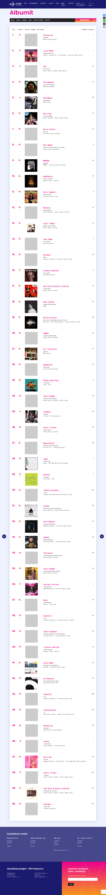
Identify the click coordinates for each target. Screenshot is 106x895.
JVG (44, 66)
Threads (9, 846)
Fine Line (45, 132)
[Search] (90, 3)
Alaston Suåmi (47, 194)
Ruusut (46, 474)
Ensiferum (48, 35)
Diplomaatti (46, 100)
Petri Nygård (49, 192)
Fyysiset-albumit (38, 20)
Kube (45, 600)
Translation (46, 383)
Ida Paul (47, 286)
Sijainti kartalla (12, 876)
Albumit (24, 20)
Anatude (46, 775)
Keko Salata (48, 302)
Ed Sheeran (48, 678)
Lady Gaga (47, 239)
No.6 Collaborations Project (51, 681)
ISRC (57, 3)
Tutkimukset (33, 3)
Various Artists (51, 584)
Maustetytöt (48, 443)
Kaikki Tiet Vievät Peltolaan (50, 445)
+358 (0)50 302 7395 (40, 873)
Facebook (9, 842)
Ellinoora (48, 553)
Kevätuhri (46, 477)
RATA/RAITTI (46, 69)
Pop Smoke (47, 145)
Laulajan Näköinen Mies (49, 304)
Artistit (47, 20)
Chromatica (46, 241)
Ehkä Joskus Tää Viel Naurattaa (52, 508)
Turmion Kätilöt (51, 270)
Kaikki (12, 20)
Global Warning (48, 650)
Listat (51, 3)
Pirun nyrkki (46, 273)
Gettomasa (47, 98)
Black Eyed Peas (51, 380)
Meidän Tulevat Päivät (49, 226)
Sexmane (47, 412)
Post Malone (49, 521)
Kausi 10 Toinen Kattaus (50, 398)
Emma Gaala (63, 4)
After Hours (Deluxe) (49, 85)
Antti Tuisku (49, 427)
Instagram (9, 840)
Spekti (46, 537)
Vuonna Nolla (47, 289)
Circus (45, 493)
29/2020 (84, 20)
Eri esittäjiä (50, 349)
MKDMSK (46, 161)
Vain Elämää (49, 396)
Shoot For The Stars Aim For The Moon (54, 147)
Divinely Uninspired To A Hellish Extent (54, 634)
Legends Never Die (48, 53)
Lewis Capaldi (50, 631)
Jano (45, 618)
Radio (30, 20)
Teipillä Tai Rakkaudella (49, 336)
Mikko (44, 257)
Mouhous (46, 208)
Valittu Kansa (47, 430)
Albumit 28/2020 (4, 536)
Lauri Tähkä (49, 223)
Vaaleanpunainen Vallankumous (53, 555)
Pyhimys (47, 255)
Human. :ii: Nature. (48, 179)
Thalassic (45, 37)
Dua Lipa (47, 113)
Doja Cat (47, 757)
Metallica (48, 726)
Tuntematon (47, 744)
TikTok (55, 842)
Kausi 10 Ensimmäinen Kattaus (51, 571)
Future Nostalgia (47, 116)
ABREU (46, 333)
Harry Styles (49, 129)
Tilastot (43, 3)
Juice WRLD (48, 51)
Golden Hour (47, 461)
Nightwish (48, 176)
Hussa (46, 741)
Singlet (18, 20)
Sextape (45, 414)
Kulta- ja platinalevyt (81, 4)
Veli (45, 697)
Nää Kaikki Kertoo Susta (50, 791)
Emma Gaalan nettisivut (60, 850)
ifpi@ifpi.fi (37, 875)
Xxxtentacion (50, 710)
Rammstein (48, 365)
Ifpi (25, 3)
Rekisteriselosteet (39, 877)
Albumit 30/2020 (102, 536)
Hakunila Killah (47, 602)
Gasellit (48, 616)
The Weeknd (48, 82)
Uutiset (71, 3)
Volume (45, 351)
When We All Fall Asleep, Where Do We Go (55, 320)
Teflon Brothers (51, 490)
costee (46, 506)
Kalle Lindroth (61, 286)
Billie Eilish (50, 317)
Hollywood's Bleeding (49, 524)
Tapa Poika (47, 806)
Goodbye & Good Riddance (50, 665)
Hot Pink (45, 759)
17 (44, 712)
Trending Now (47, 587)
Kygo (45, 459)
